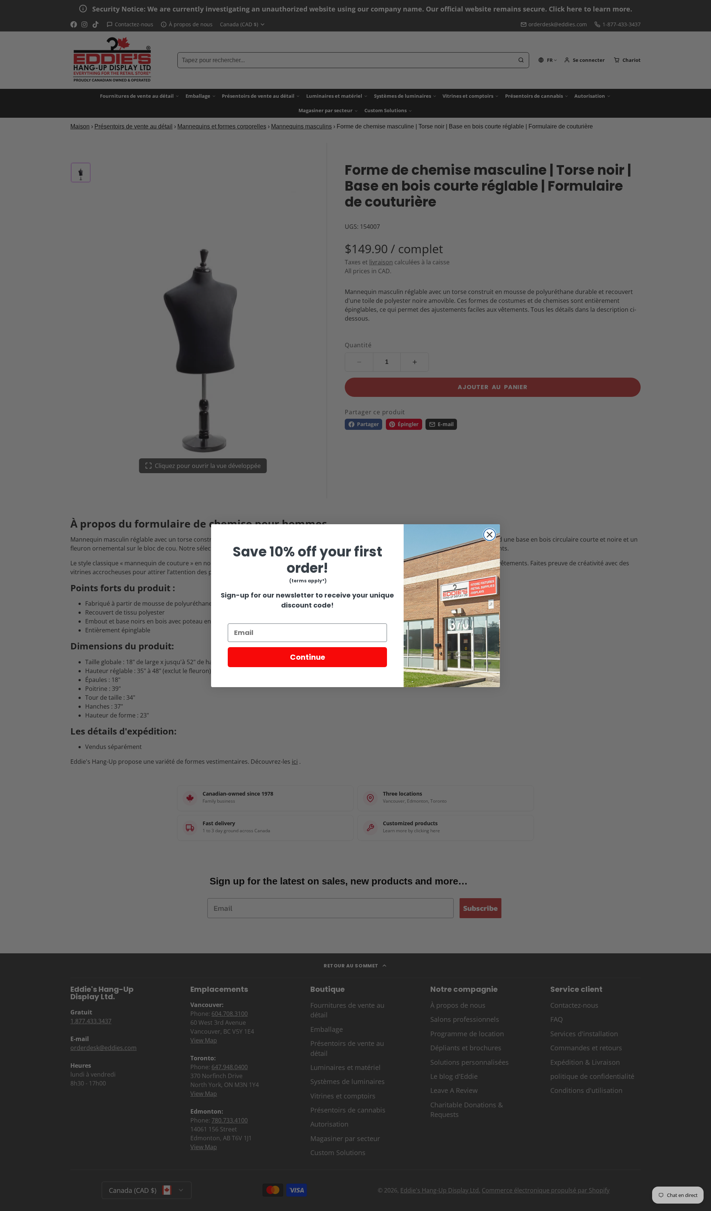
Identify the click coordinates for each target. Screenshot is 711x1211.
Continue (307, 657)
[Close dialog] (489, 535)
